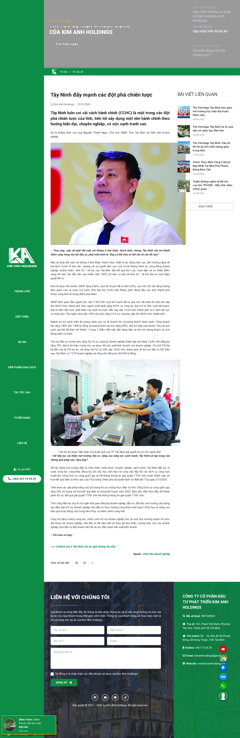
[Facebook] (95, 697)
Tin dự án (78, 71)
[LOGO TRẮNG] (22, 257)
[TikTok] (125, 697)
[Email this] (77, 563)
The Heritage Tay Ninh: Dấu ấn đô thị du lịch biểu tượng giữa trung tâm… (211, 146)
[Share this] (85, 563)
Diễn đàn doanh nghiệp (156, 554)
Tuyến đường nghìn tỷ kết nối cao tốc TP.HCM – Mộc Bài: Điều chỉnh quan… (212, 185)
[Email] (115, 697)
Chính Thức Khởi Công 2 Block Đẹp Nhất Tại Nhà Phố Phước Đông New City (211, 166)
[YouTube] (105, 697)
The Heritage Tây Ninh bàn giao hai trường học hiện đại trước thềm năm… (212, 111)
